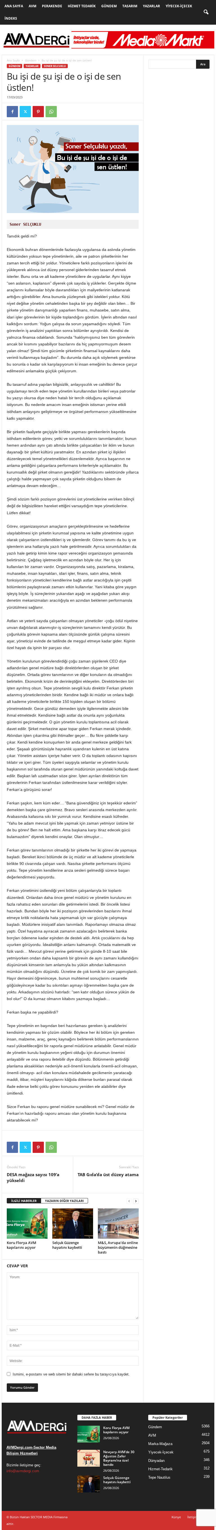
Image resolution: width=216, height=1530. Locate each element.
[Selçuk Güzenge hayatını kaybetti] (72, 1223)
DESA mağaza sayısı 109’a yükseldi (33, 1177)
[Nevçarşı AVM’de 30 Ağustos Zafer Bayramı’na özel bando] (88, 1458)
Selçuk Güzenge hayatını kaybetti (67, 1245)
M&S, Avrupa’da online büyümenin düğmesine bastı (118, 1247)
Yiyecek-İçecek (179, 6)
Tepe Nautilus (159, 1477)
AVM (32, 6)
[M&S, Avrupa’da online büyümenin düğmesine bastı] (118, 1223)
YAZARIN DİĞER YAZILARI (64, 1201)
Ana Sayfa (13, 6)
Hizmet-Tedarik (160, 1469)
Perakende (52, 6)
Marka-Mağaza (160, 1444)
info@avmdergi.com (22, 1471)
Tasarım (129, 6)
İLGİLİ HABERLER (24, 1201)
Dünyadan (156, 1461)
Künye (176, 1517)
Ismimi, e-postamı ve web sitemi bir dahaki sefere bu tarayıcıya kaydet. (71, 1374)
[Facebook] (12, 111)
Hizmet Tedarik (82, 6)
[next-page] (136, 1201)
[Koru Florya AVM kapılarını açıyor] (27, 1223)
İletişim (192, 1517)
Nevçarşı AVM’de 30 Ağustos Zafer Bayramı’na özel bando (118, 1458)
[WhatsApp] (51, 111)
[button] (206, 12)
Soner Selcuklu (55, 66)
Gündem (109, 6)
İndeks (10, 18)
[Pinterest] (38, 111)
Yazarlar (151, 6)
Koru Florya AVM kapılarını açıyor (21, 1245)
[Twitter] (25, 111)
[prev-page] (129, 1201)
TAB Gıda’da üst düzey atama (108, 1174)
